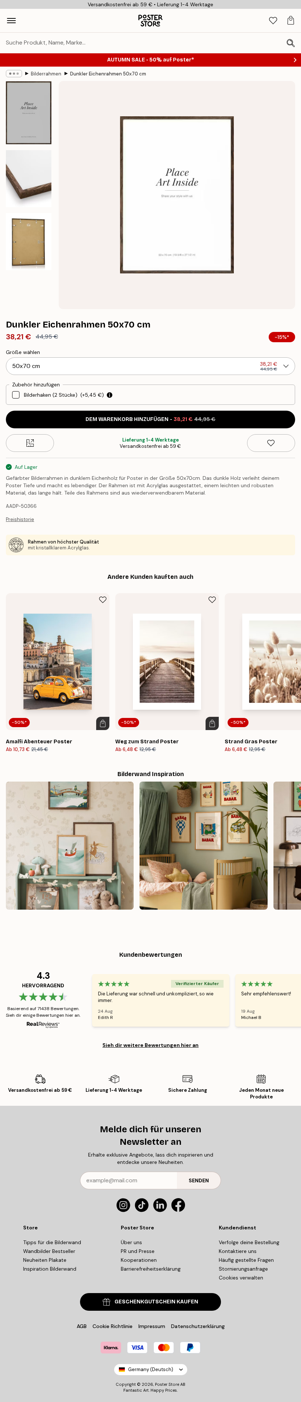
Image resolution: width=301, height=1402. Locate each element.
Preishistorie (20, 519)
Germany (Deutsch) (150, 1369)
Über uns (131, 1242)
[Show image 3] (28, 241)
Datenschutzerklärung (198, 1326)
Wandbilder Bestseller (49, 1251)
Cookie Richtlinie (113, 1326)
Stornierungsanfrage (243, 1268)
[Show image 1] (28, 112)
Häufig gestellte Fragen (246, 1260)
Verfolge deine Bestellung (249, 1242)
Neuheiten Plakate (44, 1260)
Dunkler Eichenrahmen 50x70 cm (108, 74)
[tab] (273, 20)
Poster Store (167, 1384)
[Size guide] (30, 443)
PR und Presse (138, 1251)
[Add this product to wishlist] (271, 443)
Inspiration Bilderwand (49, 1268)
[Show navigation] (11, 21)
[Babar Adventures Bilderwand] (203, 846)
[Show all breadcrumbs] (14, 73)
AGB (82, 1326)
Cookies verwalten (241, 1277)
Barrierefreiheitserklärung (151, 1268)
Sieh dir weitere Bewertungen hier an (150, 1045)
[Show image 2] (28, 178)
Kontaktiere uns (238, 1251)
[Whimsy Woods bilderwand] (70, 846)
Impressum (151, 1326)
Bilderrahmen (46, 74)
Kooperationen (139, 1260)
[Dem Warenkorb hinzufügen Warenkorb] (102, 723)
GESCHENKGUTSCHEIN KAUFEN (156, 1302)
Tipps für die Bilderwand (52, 1242)
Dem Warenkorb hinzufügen (150, 419)
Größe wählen (23, 352)
